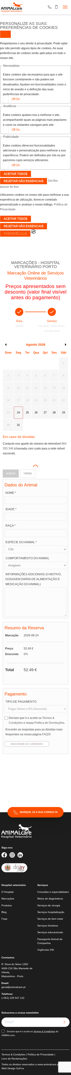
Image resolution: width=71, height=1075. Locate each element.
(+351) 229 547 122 (12, 997)
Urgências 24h (45, 949)
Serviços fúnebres (47, 925)
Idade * (10, 509)
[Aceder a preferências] (5, 34)
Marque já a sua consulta (39, 812)
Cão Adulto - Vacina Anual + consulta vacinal (52, 328)
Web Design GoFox (12, 1068)
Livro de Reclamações (14, 1058)
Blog (4, 912)
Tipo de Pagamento (20, 701)
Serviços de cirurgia (48, 905)
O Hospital (7, 891)
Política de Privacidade (40, 1054)
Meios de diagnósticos (50, 898)
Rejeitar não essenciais (24, 181)
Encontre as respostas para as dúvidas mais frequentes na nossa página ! (33, 732)
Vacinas (19, 326)
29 (63, 412)
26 (36, 412)
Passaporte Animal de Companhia (49, 941)
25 (27, 412)
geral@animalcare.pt (13, 987)
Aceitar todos (15, 173)
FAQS (46, 734)
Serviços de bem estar (50, 918)
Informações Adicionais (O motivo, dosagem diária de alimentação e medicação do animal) (33, 579)
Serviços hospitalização (50, 912)
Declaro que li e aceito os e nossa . (37, 720)
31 (18, 424)
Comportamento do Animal (27, 558)
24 (18, 412)
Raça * (10, 525)
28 (54, 412)
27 (45, 412)
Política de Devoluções (49, 722)
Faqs (4, 918)
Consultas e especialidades (53, 891)
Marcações (7, 898)
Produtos (6, 905)
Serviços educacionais (50, 932)
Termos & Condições (44, 1031)
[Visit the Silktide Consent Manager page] (33, 232)
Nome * (10, 492)
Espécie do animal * (21, 542)
